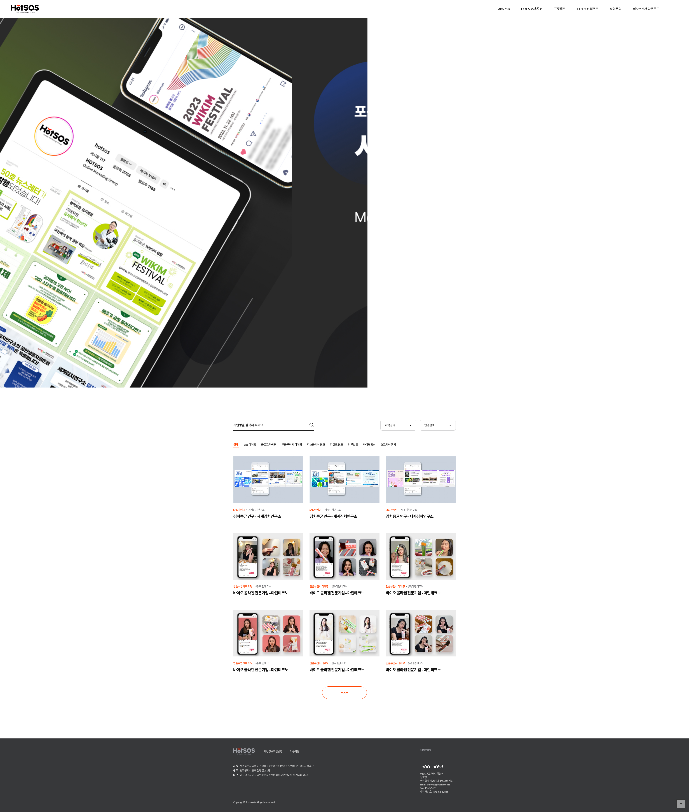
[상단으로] (680, 803)
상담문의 (615, 9)
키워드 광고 (336, 444)
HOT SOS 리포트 (587, 9)
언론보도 (353, 444)
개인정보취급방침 (273, 751)
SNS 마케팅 (249, 444)
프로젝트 (560, 9)
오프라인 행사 (388, 444)
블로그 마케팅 (268, 444)
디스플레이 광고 (316, 444)
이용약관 (294, 751)
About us (504, 9)
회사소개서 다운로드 (646, 9)
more (344, 693)
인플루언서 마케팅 (292, 444)
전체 (235, 444)
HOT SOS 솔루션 (532, 9)
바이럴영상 (369, 444)
